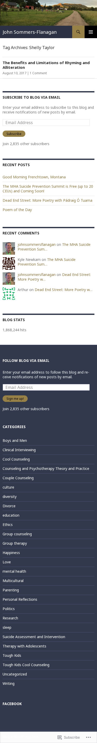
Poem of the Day (17, 209)
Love (7, 561)
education (11, 515)
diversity (10, 496)
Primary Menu (91, 32)
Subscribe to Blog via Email (32, 97)
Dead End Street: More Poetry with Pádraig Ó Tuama (47, 200)
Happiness (11, 552)
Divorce (9, 505)
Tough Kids (12, 655)
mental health (14, 571)
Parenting (11, 589)
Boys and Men (15, 440)
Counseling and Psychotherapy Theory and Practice (46, 468)
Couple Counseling (18, 477)
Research (10, 618)
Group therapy (15, 543)
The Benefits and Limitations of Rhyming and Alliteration (46, 65)
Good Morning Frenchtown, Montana (34, 176)
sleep (7, 627)
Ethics (8, 524)
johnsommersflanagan (37, 244)
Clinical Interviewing (19, 449)
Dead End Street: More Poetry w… (63, 289)
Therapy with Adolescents (24, 646)
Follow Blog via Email (26, 360)
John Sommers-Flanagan (30, 32)
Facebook (12, 703)
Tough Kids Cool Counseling (26, 664)
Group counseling (17, 533)
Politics (9, 608)
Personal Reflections (20, 599)
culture (8, 487)
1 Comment (38, 73)
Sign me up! (15, 398)
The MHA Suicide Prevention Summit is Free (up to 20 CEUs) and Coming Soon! (48, 188)
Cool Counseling (16, 459)
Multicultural (13, 580)
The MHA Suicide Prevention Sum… (47, 262)
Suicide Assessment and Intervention (34, 636)
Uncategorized (15, 674)
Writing (8, 683)
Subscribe (13, 134)
